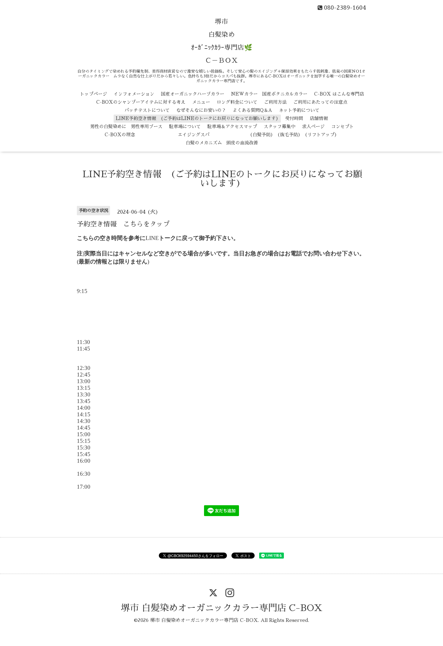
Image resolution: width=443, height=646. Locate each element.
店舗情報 (319, 118)
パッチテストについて (147, 110)
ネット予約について (299, 110)
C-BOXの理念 (120, 134)
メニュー (201, 102)
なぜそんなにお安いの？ (201, 110)
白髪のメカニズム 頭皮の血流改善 (222, 142)
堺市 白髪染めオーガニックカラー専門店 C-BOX (221, 608)
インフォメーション (134, 94)
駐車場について (185, 126)
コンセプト (342, 126)
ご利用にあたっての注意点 (320, 102)
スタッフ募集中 (279, 126)
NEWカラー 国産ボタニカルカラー (269, 94)
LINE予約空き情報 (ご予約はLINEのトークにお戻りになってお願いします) (197, 118)
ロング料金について (237, 102)
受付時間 (294, 118)
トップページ (93, 94)
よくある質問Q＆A (252, 110)
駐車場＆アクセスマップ (232, 126)
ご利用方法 (275, 102)
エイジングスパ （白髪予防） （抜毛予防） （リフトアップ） (240, 134)
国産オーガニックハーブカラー (192, 94)
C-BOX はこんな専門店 (339, 94)
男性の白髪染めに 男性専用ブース (126, 126)
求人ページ (313, 126)
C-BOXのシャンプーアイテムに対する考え (140, 102)
